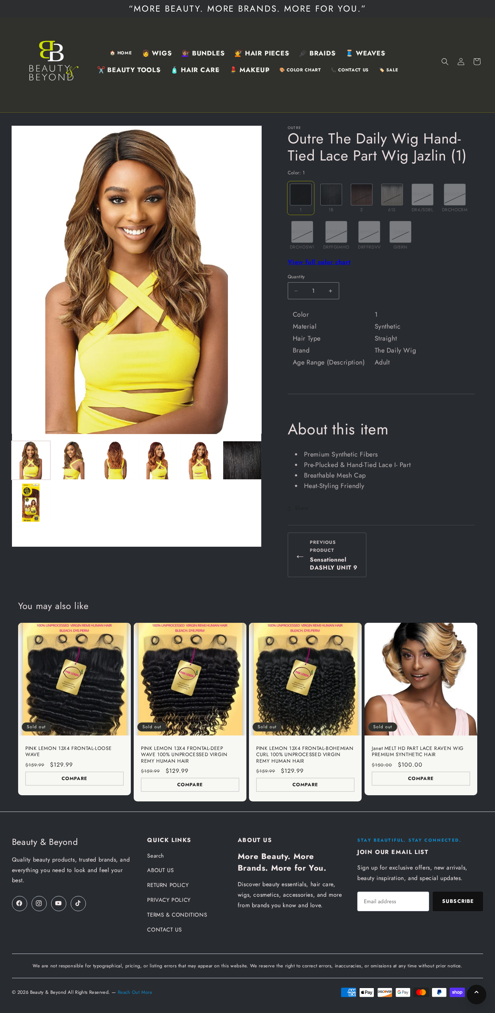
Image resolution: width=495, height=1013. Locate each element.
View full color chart (319, 262)
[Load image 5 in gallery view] (199, 460)
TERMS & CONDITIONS (177, 915)
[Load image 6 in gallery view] (242, 460)
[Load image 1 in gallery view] (31, 460)
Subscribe (458, 901)
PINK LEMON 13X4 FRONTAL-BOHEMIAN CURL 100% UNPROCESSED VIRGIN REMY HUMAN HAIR (304, 754)
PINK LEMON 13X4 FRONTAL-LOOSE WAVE (68, 751)
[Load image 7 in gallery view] (31, 502)
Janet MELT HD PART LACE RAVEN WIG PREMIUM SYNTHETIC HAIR (418, 751)
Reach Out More (135, 992)
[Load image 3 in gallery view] (115, 460)
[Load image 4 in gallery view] (157, 460)
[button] (156, 53)
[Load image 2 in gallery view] (73, 460)
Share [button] (301, 508)
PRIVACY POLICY (168, 900)
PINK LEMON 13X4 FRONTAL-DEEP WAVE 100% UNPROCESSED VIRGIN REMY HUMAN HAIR (184, 754)
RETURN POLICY (167, 885)
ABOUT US (160, 870)
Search (155, 856)
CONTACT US (164, 930)
